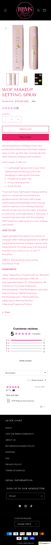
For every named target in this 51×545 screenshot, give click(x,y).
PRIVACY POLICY (13, 464)
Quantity (6, 114)
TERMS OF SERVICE (15, 470)
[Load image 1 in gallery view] (12, 79)
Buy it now (25, 137)
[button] (5, 10)
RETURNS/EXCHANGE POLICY (20, 446)
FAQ (7, 458)
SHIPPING (10, 452)
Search (8, 428)
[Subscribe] (41, 496)
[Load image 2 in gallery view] (25, 79)
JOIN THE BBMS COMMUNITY (19, 434)
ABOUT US (10, 440)
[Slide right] (48, 80)
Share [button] (7, 312)
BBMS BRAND (28, 543)
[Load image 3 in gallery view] (38, 79)
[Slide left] (3, 80)
